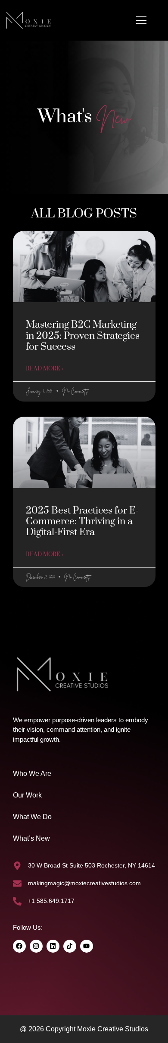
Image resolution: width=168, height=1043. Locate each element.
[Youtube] (86, 946)
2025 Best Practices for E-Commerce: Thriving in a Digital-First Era (82, 521)
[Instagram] (36, 946)
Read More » (44, 368)
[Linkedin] (53, 946)
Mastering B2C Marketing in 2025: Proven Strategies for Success (83, 336)
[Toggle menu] (141, 20)
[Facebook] (19, 946)
